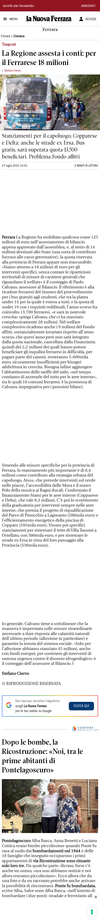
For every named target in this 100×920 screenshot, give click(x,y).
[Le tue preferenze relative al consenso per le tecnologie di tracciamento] (91, 912)
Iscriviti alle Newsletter (18, 6)
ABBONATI (88, 6)
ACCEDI (90, 19)
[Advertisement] (37, 204)
